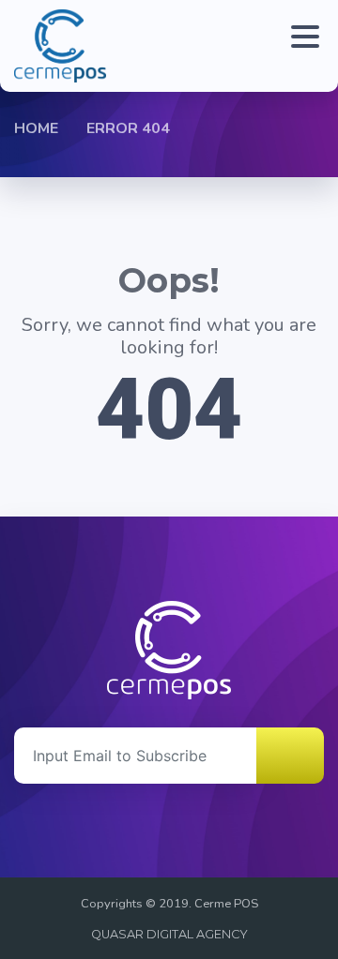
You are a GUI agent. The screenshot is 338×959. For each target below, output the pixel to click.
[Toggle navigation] (300, 45)
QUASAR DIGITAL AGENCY (169, 934)
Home (36, 128)
